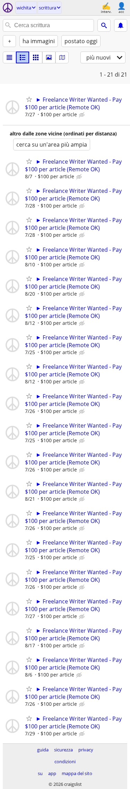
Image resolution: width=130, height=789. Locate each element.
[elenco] (9, 57)
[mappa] (62, 57)
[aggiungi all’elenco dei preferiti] (29, 99)
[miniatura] (22, 57)
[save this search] (120, 25)
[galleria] (48, 57)
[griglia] (35, 57)
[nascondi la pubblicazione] (82, 115)
